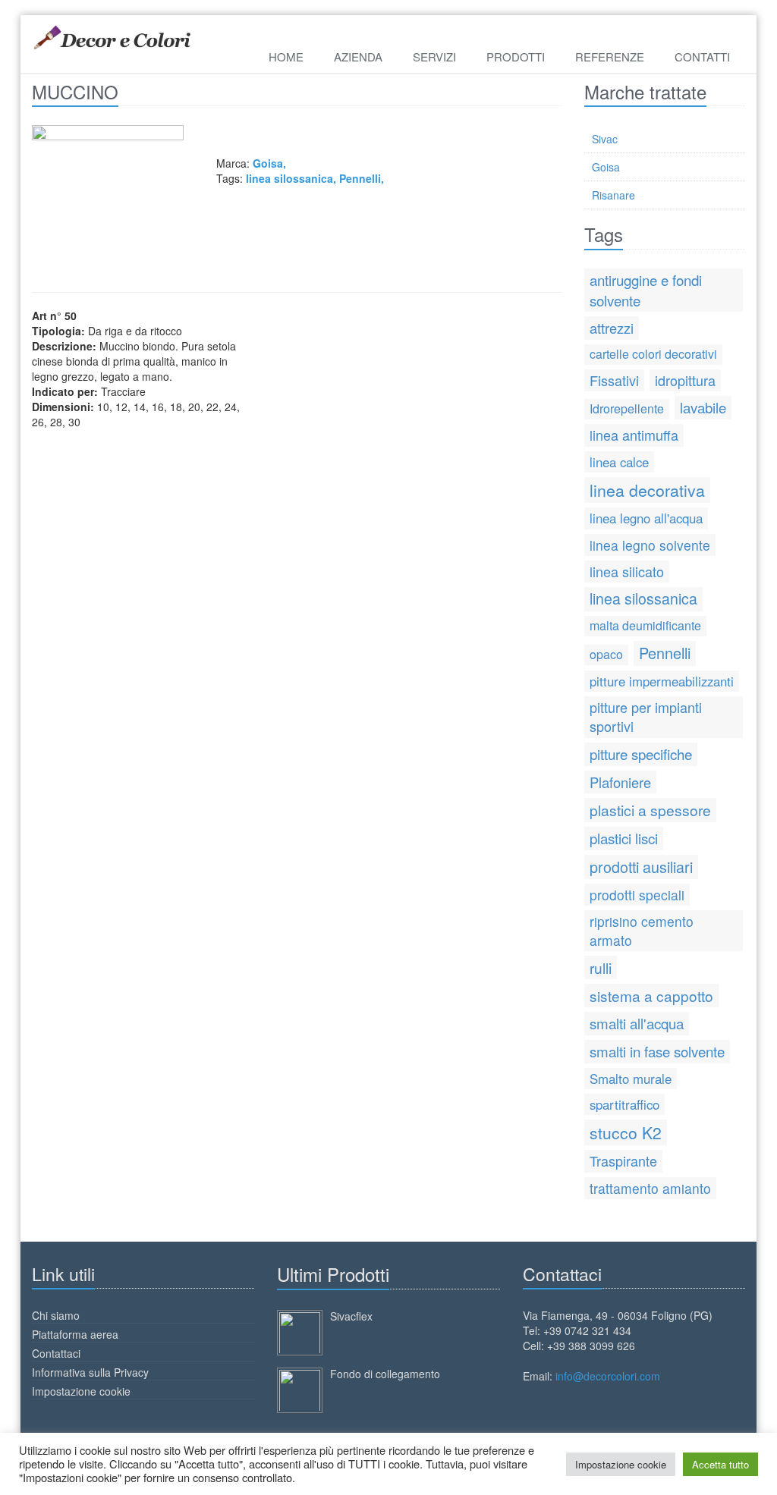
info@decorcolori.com (607, 1376)
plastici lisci (624, 838)
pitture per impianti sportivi (646, 717)
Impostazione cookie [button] (620, 1464)
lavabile (703, 407)
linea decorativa (647, 490)
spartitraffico (624, 1104)
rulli (601, 967)
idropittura (685, 380)
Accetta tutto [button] (720, 1464)
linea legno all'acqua (646, 518)
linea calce (619, 462)
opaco (606, 654)
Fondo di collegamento (385, 1373)
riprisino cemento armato (642, 931)
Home (286, 56)
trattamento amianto (650, 1188)
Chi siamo (56, 1315)
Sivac (605, 138)
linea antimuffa (634, 434)
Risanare (613, 195)
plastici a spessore (650, 809)
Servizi (434, 56)
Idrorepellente (627, 408)
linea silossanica (289, 178)
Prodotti (515, 56)
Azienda (358, 56)
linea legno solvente (650, 544)
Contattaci (56, 1353)
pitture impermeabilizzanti (662, 681)
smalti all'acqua (637, 1023)
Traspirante (623, 1160)
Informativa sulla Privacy (90, 1372)
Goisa (606, 166)
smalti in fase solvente (657, 1051)
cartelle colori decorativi (653, 354)
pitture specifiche (641, 753)
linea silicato (627, 571)
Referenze (609, 56)
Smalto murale (631, 1078)
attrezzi (612, 328)
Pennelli (360, 178)
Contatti (702, 56)
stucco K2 (626, 1132)
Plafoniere (620, 782)
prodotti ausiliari (641, 867)
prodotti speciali (637, 894)
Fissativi (614, 380)
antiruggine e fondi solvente (646, 289)
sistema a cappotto (651, 995)
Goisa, (269, 163)
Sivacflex (351, 1316)
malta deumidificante (645, 625)
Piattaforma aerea (75, 1334)
